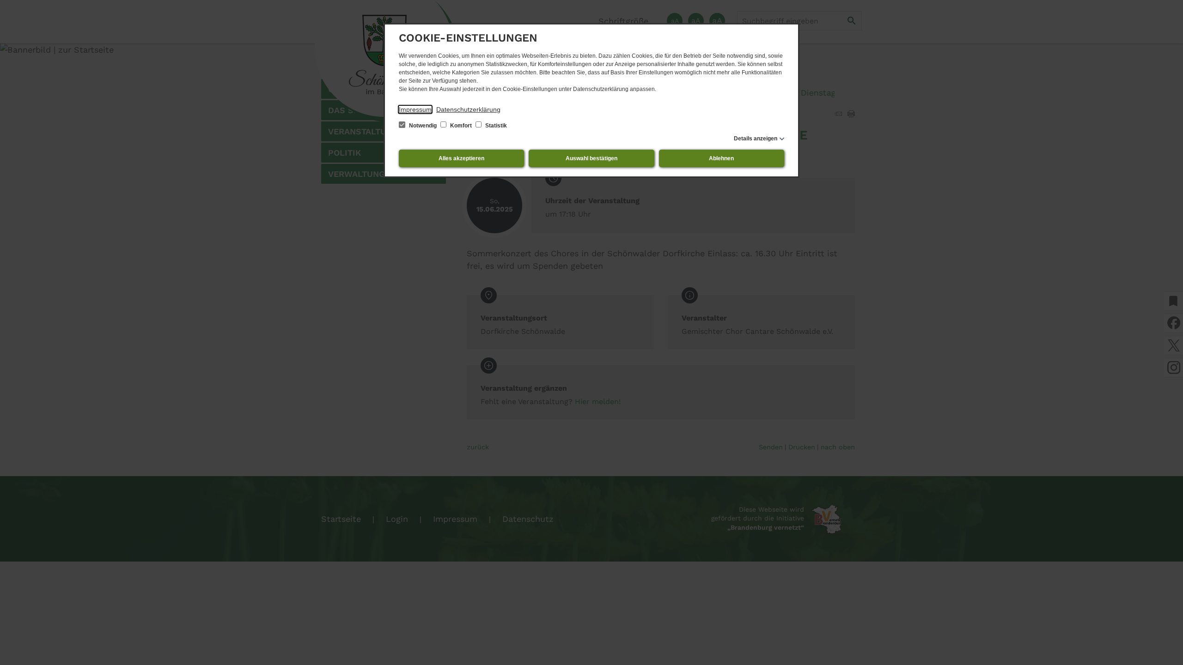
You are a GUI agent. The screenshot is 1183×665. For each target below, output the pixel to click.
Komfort (461, 125)
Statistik (495, 125)
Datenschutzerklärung (468, 109)
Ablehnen (721, 158)
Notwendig (423, 125)
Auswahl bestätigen (591, 158)
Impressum (415, 109)
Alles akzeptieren (461, 158)
